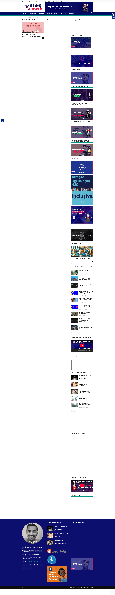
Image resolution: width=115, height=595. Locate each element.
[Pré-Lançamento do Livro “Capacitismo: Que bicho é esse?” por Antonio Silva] (74, 278)
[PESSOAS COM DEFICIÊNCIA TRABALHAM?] (82, 251)
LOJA (57, 1)
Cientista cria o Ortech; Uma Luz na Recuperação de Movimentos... (86, 320)
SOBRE (49, 1)
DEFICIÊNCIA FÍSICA (75, 537)
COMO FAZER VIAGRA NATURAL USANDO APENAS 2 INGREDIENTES (86, 384)
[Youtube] (92, 1)
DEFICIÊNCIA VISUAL (76, 538)
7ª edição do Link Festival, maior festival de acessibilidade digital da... (85, 285)
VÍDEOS (45, 1)
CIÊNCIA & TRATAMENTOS (52, 13)
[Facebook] (79, 1)
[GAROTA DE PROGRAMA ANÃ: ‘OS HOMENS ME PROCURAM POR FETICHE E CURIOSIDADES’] (74, 377)
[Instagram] (82, 1)
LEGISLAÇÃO (63, 13)
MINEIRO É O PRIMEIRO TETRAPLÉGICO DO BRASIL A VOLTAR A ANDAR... (85, 405)
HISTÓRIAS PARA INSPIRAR (77, 533)
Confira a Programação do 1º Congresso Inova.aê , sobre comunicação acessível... (85, 299)
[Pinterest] (87, 1)
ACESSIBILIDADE (33, 13)
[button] (91, 14)
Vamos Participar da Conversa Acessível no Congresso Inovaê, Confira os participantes (86, 292)
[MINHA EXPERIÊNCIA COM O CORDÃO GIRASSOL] (74, 314)
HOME (41, 1)
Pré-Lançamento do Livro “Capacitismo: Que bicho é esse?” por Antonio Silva (85, 278)
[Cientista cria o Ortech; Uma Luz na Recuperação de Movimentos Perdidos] (74, 320)
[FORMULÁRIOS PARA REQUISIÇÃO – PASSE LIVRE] (74, 398)
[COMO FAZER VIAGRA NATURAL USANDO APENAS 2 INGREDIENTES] (74, 384)
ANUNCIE (52, 1)
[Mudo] (89, 350)
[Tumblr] (89, 1)
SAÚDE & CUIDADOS (76, 542)
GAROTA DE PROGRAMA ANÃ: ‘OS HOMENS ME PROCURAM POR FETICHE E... (85, 377)
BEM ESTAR (41, 13)
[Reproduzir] (73, 350)
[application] (82, 346)
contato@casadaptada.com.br (34, 561)
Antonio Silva (74, 261)
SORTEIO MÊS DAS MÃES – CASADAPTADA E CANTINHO (31, 35)
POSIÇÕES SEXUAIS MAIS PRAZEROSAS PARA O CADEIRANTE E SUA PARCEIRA (85, 391)
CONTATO (60, 1)
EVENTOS (73, 540)
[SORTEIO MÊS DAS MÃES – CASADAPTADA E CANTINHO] (33, 27)
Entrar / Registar (36, 1)
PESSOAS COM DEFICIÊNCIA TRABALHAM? (80, 259)
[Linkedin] (84, 1)
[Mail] (85, 1)
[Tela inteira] (91, 350)
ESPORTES (73, 531)
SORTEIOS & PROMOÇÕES (26, 32)
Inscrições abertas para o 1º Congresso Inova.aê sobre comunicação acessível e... (85, 307)
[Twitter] (90, 1)
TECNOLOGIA (71, 13)
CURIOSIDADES (74, 535)
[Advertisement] (82, 423)
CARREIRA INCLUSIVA (75, 256)
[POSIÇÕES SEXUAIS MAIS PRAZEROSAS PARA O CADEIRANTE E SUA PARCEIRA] (74, 391)
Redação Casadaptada (26, 37)
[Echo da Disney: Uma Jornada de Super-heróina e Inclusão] (74, 327)
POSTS (24, 13)
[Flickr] (80, 1)
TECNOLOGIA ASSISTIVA (76, 529)
